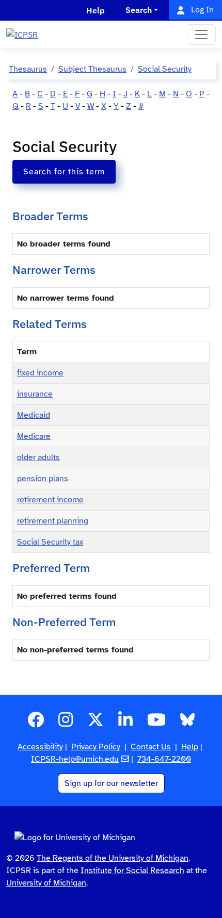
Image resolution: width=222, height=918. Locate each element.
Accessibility (40, 747)
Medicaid (33, 415)
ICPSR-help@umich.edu (75, 759)
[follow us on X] (95, 723)
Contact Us (151, 747)
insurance (35, 394)
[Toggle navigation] (201, 34)
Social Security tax (50, 542)
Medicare (34, 436)
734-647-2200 (164, 759)
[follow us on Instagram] (65, 723)
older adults (38, 457)
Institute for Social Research (132, 870)
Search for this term (64, 172)
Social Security (165, 69)
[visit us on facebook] (35, 723)
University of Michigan (46, 883)
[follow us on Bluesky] (187, 723)
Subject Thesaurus (92, 69)
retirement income (50, 500)
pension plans (42, 478)
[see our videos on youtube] (156, 723)
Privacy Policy (95, 747)
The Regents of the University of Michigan (112, 858)
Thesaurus (28, 69)
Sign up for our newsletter (111, 783)
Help (189, 747)
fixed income (40, 373)
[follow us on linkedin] (125, 723)
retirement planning (52, 521)
